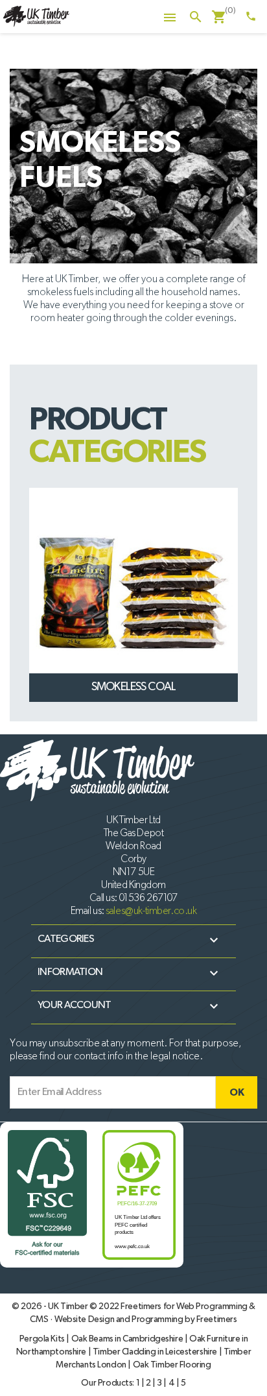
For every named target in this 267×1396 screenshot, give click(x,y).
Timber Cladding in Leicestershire (156, 1351)
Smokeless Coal (133, 687)
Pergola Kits (43, 1338)
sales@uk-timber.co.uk (151, 911)
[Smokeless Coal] (133, 592)
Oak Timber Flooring (172, 1364)
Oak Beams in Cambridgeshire (128, 1338)
